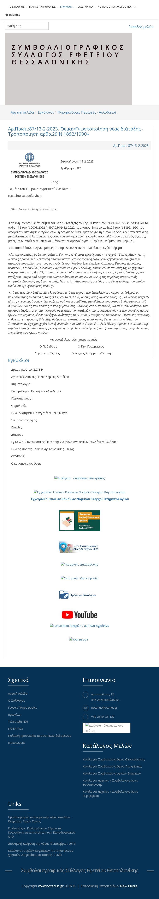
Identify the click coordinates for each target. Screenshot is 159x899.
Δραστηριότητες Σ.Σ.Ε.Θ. (27, 369)
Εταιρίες (16, 427)
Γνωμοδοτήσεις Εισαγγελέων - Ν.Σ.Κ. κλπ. (39, 413)
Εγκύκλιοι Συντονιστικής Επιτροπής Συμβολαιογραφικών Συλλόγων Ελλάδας (63, 442)
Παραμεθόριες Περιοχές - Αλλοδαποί (87, 112)
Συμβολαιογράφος (24, 420)
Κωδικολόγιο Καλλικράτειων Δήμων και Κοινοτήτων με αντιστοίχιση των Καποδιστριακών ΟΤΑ (42, 832)
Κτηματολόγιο (20, 384)
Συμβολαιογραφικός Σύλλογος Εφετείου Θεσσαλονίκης (79, 870)
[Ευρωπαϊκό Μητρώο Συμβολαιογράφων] (79, 625)
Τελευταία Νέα (85, 6)
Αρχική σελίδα (22, 112)
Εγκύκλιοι (66, 6)
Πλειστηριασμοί (21, 398)
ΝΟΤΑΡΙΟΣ (104, 6)
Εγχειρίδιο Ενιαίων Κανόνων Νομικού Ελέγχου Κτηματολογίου (80, 499)
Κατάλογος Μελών (124, 6)
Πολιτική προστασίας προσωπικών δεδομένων (39, 736)
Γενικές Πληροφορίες (42, 6)
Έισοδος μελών (141, 27)
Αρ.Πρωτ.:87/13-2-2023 (131, 145)
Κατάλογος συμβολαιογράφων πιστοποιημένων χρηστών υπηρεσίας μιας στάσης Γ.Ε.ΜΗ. (40, 853)
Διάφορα (17, 434)
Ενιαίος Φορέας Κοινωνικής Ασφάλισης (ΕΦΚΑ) (42, 449)
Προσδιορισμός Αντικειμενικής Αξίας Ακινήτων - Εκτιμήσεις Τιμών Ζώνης (40, 819)
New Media (128, 886)
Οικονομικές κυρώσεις (26, 463)
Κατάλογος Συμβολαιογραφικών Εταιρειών (112, 773)
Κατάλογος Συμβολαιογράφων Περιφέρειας (112, 766)
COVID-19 (17, 456)
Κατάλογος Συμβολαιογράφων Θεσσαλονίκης (114, 759)
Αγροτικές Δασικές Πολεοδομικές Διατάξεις (40, 377)
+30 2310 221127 (102, 717)
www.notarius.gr (51, 886)
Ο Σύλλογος (17, 6)
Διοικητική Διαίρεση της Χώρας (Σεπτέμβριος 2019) (42, 844)
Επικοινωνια (12, 15)
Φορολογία (18, 406)
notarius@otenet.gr (104, 707)
